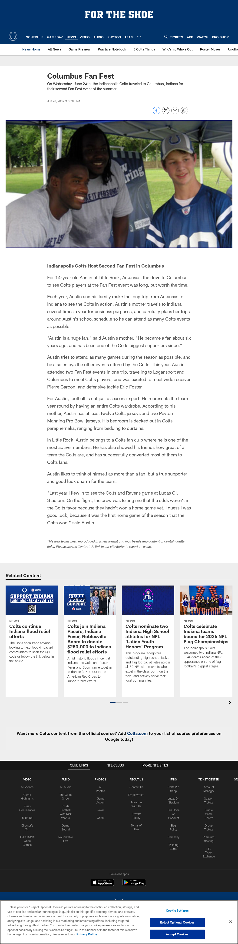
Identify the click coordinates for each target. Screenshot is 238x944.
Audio (66, 779)
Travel (100, 810)
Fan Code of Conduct (173, 814)
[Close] (230, 922)
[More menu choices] (139, 37)
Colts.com (137, 733)
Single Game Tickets (208, 814)
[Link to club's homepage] (13, 36)
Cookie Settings (177, 910)
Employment (136, 794)
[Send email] (175, 113)
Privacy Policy (86, 934)
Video (27, 779)
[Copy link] (184, 111)
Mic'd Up (27, 817)
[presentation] (230, 703)
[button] (113, 702)
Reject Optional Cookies (177, 922)
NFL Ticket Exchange (209, 852)
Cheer (100, 817)
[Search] (166, 36)
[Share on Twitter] (165, 113)
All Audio (65, 787)
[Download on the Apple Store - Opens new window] (102, 883)
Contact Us (136, 787)
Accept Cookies (177, 934)
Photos (100, 779)
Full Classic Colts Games (27, 840)
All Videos (27, 787)
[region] (119, 922)
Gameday (173, 837)
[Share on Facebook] (156, 113)
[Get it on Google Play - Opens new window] (134, 884)
